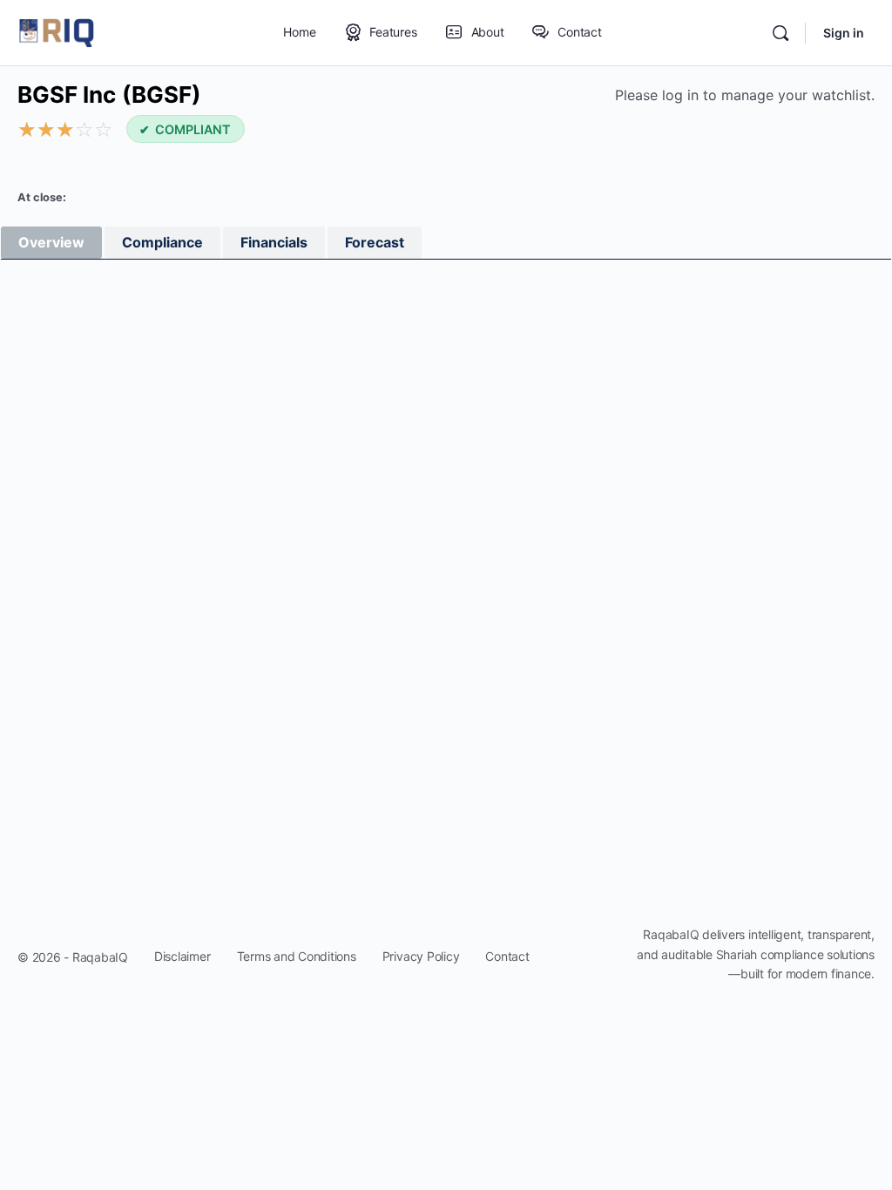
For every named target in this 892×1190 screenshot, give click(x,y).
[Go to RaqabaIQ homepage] (56, 31)
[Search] (780, 33)
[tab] (51, 243)
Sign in (843, 32)
